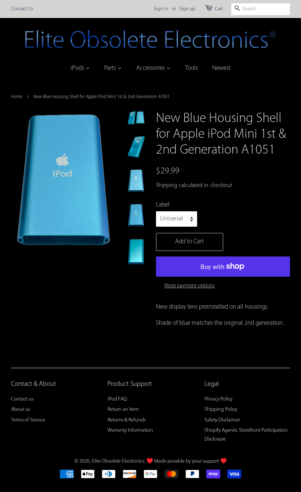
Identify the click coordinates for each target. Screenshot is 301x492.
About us (20, 409)
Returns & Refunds (127, 420)
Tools (191, 68)
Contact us (22, 399)
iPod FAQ (117, 399)
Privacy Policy (218, 399)
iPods (78, 68)
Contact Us (22, 9)
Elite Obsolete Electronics (118, 461)
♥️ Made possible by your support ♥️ (186, 461)
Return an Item (123, 409)
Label (163, 205)
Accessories (151, 68)
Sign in (161, 9)
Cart (219, 9)
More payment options (189, 286)
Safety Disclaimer (222, 420)
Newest (221, 68)
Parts (110, 68)
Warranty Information (130, 430)
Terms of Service (28, 420)
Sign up (187, 9)
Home (16, 96)
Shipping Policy (220, 409)
